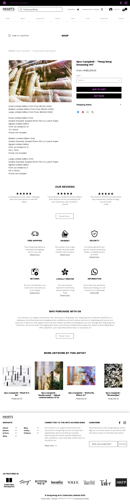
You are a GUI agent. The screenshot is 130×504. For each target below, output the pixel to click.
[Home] (120, 2)
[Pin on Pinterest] (82, 112)
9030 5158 (94, 293)
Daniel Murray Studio (81, 498)
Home (11, 51)
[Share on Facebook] (78, 112)
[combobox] (98, 80)
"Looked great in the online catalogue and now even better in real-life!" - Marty (24, 199)
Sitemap (54, 498)
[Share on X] (92, 112)
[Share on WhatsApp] (87, 112)
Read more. (35, 254)
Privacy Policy (45, 498)
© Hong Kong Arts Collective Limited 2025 (65, 495)
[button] (124, 9)
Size (78, 76)
